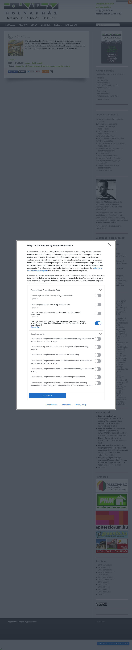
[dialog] (66, 325)
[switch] (98, 295)
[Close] (110, 245)
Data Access (66, 405)
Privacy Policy (80, 405)
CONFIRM (47, 396)
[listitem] (66, 290)
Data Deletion (51, 405)
